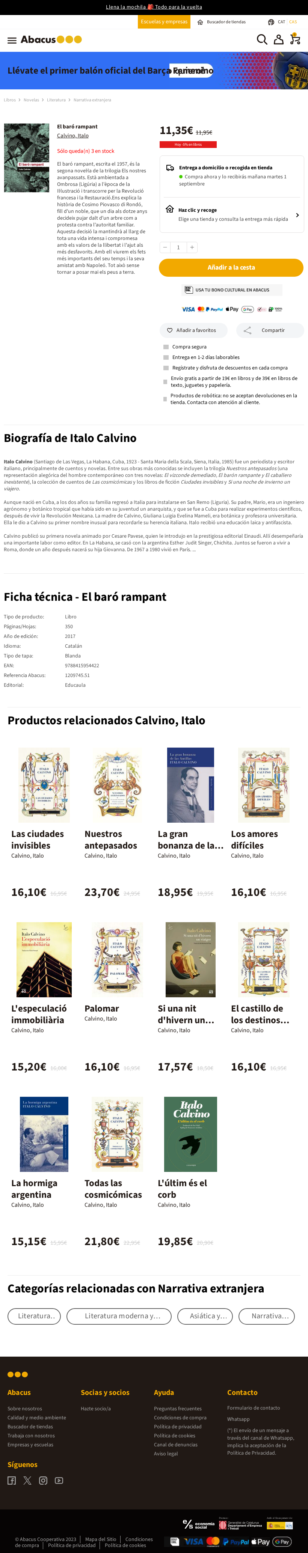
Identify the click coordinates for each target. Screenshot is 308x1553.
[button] (278, 40)
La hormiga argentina (34, 1189)
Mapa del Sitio (100, 1539)
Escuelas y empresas (164, 22)
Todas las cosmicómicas (113, 1189)
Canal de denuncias (176, 1445)
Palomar (102, 1008)
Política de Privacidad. (251, 1453)
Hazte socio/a (96, 1409)
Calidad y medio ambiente (37, 1418)
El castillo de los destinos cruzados (257, 1020)
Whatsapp (238, 1419)
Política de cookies (174, 1436)
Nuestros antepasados (111, 839)
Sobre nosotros (25, 1409)
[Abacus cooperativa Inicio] (53, 45)
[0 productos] (295, 43)
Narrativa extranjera (92, 100)
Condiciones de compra (180, 1418)
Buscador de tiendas (30, 1427)
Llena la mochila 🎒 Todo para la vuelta (154, 7)
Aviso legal (166, 1454)
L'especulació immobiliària (39, 1014)
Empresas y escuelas (30, 1445)
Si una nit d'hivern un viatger (181, 1020)
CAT (282, 22)
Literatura (56, 100)
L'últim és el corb (182, 1189)
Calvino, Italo (73, 136)
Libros (10, 100)
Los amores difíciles (254, 839)
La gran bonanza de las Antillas (188, 845)
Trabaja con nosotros (31, 1436)
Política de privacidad (178, 1427)
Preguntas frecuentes (178, 1409)
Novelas (32, 100)
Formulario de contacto (253, 1408)
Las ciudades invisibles (37, 839)
